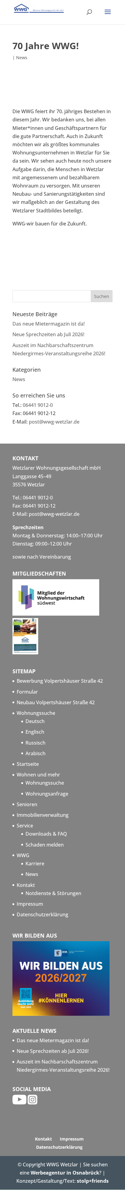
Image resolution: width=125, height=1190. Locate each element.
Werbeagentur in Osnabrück (65, 1172)
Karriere (34, 863)
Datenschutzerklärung (42, 914)
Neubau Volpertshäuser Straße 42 (56, 702)
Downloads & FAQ (46, 833)
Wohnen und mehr (38, 774)
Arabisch (35, 753)
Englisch (34, 732)
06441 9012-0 (38, 405)
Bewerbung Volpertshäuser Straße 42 (60, 681)
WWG (23, 855)
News (21, 57)
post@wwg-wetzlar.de (54, 421)
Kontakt (26, 885)
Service (25, 825)
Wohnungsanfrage (46, 793)
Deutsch (35, 721)
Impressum (30, 904)
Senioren (27, 804)
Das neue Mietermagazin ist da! (48, 323)
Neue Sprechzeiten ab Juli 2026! (48, 334)
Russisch (35, 742)
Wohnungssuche (36, 713)
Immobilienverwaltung (43, 815)
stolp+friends (93, 1181)
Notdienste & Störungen (53, 893)
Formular (27, 691)
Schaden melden (44, 844)
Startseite (28, 764)
